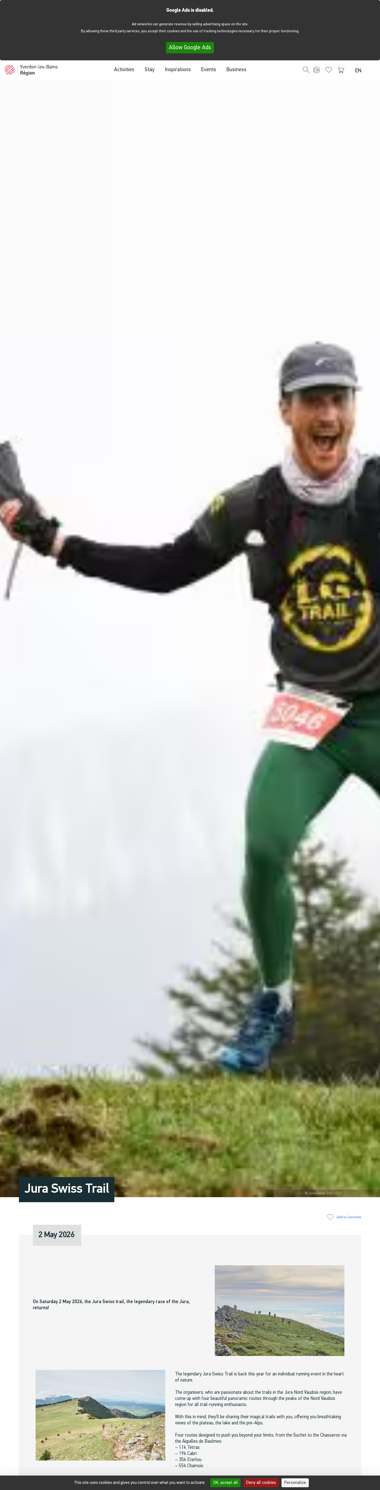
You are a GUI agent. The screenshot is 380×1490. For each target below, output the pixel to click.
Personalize (295, 1483)
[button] (306, 70)
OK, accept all (225, 1483)
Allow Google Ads (190, 48)
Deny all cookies (261, 1483)
